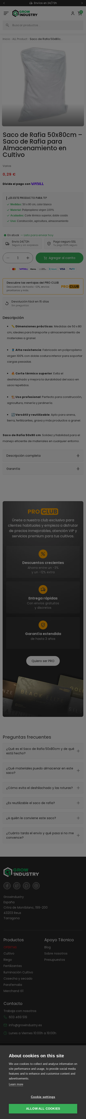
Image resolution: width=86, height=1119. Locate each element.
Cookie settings (43, 1097)
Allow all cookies (43, 1108)
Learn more (16, 1084)
